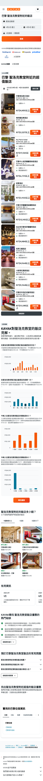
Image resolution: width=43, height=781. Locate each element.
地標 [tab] (18, 715)
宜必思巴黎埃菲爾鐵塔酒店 (26, 227)
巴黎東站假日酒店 (22, 96)
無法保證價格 (28, 761)
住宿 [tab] (5, 715)
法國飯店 (32, 745)
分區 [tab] (12, 715)
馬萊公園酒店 (21, 249)
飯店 (17, 745)
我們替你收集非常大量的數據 (14, 771)
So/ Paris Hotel (21, 140)
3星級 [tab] (21, 521)
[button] (3, 9)
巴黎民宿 (9, 727)
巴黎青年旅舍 (10, 730)
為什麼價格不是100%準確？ (13, 775)
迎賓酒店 (19, 183)
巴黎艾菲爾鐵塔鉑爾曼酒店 (26, 205)
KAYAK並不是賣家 (9, 768)
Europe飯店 (24, 745)
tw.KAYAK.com (9, 745)
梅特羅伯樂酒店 (22, 118)
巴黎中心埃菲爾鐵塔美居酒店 (27, 161)
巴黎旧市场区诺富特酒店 (25, 292)
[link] (21, 500)
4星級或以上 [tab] (8, 521)
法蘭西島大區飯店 (10, 747)
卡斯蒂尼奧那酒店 (22, 271)
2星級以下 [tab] (35, 521)
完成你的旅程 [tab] (27, 715)
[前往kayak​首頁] (13, 9)
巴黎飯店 (20, 747)
